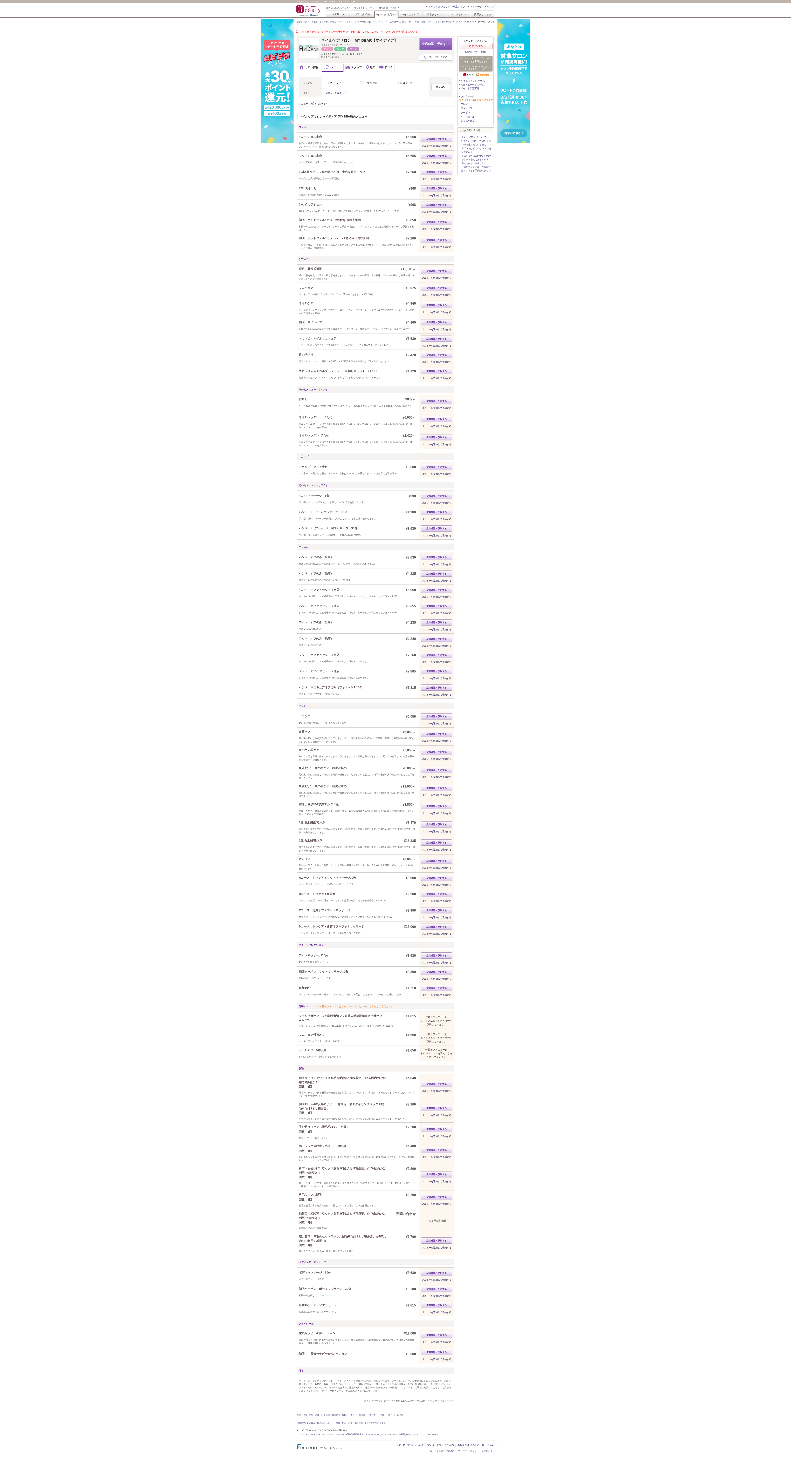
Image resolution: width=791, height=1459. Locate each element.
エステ (406, 82)
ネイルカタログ (410, 14)
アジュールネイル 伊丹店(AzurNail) (398, 1434)
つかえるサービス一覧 (472, 84)
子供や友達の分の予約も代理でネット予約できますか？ (476, 157)
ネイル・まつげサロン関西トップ (361, 22)
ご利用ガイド (488, 1451)
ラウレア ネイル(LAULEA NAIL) (311, 1434)
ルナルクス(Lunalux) (371, 1434)
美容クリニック (482, 14)
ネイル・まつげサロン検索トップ (446, 6)
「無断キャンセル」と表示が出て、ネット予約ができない (476, 169)
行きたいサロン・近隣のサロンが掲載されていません (476, 143)
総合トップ (302, 22)
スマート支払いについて (473, 137)
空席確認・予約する (436, 44)
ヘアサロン (338, 14)
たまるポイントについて (473, 81)
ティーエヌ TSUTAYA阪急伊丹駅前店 (344, 1434)
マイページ (476, 6)
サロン (464, 103)
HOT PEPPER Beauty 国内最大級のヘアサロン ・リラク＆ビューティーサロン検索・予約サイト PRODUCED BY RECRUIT (309, 10)
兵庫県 (362, 1415)
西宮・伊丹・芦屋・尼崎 (308, 1415)
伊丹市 (372, 1415)
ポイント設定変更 (470, 88)
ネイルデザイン (469, 121)
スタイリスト (467, 108)
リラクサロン (434, 14)
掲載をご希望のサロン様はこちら (475, 1445)
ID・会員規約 (436, 1451)
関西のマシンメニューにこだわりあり (314, 1423)
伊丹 (382, 1415)
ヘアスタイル (362, 14)
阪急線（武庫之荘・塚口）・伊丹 (339, 1415)
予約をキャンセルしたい (473, 163)
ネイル (337, 82)
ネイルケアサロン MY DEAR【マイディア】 (359, 40)
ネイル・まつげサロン (386, 14)
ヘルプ (490, 6)
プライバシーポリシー (468, 1451)
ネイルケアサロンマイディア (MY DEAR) (454, 22)
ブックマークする (438, 57)
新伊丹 (400, 1415)
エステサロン (458, 14)
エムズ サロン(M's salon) (426, 1434)
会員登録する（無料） (476, 52)
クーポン (465, 112)
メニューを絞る (334, 93)
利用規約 (450, 1451)
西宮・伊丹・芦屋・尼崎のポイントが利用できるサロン (361, 1423)
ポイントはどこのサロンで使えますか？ (476, 150)
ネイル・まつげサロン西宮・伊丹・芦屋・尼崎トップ (406, 22)
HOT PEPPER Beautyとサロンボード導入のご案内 (425, 1445)
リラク (371, 82)
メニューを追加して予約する (436, 145)
